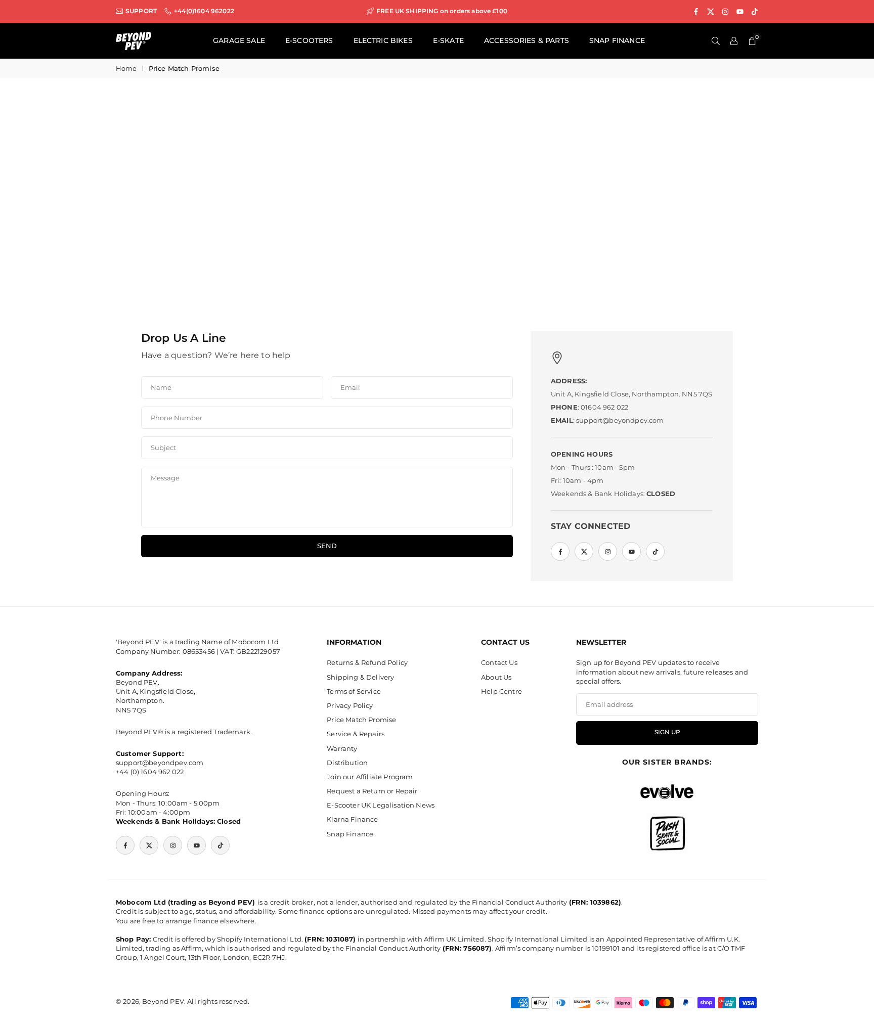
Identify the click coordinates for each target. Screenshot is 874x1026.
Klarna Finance (352, 819)
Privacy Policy (350, 705)
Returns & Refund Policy (367, 662)
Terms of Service (354, 691)
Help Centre (501, 691)
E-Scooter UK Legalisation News (380, 805)
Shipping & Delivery (360, 677)
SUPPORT (141, 11)
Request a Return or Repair (372, 791)
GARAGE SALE (239, 40)
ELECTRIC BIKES (383, 40)
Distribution (347, 763)
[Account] (734, 41)
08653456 (199, 651)
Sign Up (667, 732)
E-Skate (448, 40)
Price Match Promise (361, 720)
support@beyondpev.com (159, 763)
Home (126, 68)
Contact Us (499, 662)
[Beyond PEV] (133, 40)
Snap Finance (350, 834)
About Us (496, 677)
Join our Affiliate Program (370, 777)
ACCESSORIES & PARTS (526, 40)
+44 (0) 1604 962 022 (150, 772)
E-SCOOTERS (309, 40)
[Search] (716, 41)
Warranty (342, 748)
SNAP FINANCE (617, 40)
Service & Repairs (355, 734)
